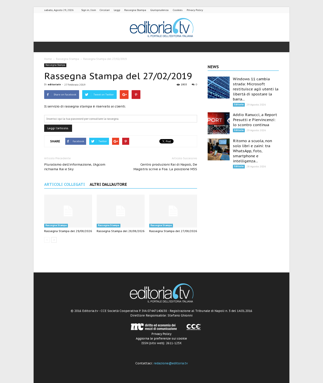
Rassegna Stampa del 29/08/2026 (68, 231)
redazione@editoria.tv (171, 363)
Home (48, 59)
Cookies (178, 10)
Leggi (117, 10)
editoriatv (54, 84)
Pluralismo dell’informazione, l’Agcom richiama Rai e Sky (74, 166)
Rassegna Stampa (135, 10)
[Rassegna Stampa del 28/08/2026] (121, 211)
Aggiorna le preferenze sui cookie (161, 338)
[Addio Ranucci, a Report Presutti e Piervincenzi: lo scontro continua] (219, 123)
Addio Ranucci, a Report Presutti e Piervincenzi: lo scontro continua (255, 119)
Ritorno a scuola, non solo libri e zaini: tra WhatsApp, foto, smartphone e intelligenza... (252, 150)
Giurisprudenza (159, 10)
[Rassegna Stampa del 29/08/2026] (68, 211)
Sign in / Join (88, 10)
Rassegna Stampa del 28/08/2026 (121, 231)
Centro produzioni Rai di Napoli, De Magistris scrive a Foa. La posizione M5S (165, 166)
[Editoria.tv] (161, 28)
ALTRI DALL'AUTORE (108, 184)
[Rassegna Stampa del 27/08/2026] (173, 211)
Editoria (238, 104)
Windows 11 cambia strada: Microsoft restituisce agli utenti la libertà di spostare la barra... (255, 89)
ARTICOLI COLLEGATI (64, 184)
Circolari (105, 10)
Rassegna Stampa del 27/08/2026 (173, 231)
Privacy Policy (195, 10)
